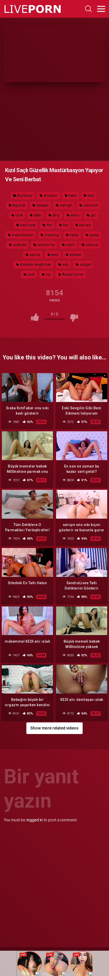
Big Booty (24, 195)
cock (19, 215)
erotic (75, 215)
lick (65, 225)
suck (31, 274)
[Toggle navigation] (101, 9)
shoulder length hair (35, 264)
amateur (50, 195)
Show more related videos (54, 728)
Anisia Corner (73, 274)
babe (72, 195)
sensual (91, 245)
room (70, 245)
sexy (55, 255)
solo (65, 264)
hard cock (27, 225)
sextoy (34, 255)
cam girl (65, 205)
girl (93, 215)
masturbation (22, 235)
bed (90, 195)
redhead (19, 245)
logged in (34, 820)
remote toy (46, 245)
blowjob (42, 205)
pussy (94, 235)
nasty (74, 235)
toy (48, 274)
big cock (18, 205)
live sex (84, 225)
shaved (75, 255)
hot (49, 225)
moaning (51, 235)
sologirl (85, 264)
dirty (56, 215)
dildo (37, 215)
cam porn (90, 205)
